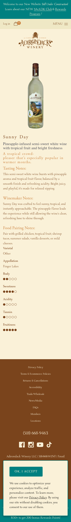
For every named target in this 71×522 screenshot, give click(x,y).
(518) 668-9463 (35, 433)
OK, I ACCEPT (26, 471)
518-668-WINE (47, 456)
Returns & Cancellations (35, 381)
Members (35, 414)
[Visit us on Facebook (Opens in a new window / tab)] (22, 446)
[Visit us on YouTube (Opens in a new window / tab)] (40, 446)
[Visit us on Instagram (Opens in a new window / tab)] (31, 446)
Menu (57, 24)
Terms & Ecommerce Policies (35, 374)
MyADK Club (43, 9)
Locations (35, 421)
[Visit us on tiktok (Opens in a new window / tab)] (49, 446)
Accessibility (35, 387)
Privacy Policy (35, 367)
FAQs (35, 408)
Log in (6, 24)
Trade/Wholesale (35, 394)
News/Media (35, 401)
